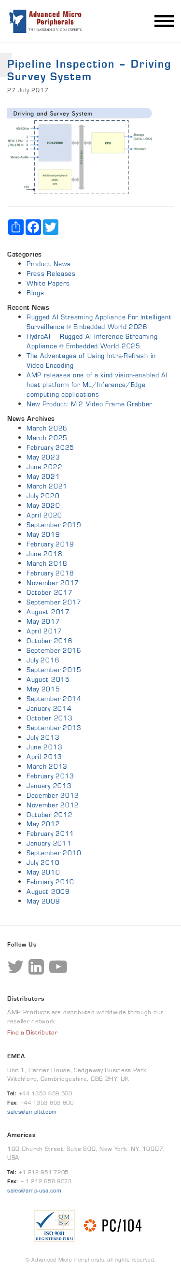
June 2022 (44, 467)
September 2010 (54, 853)
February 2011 (50, 833)
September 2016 (54, 650)
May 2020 (43, 505)
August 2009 (48, 891)
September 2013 (54, 727)
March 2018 (47, 563)
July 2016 (43, 660)
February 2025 (50, 447)
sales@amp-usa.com (34, 1190)
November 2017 (53, 583)
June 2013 (44, 747)
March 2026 (47, 428)
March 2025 (47, 438)
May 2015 (43, 689)
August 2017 (48, 612)
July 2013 (43, 737)
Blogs (35, 293)
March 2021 (47, 486)
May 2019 (43, 534)
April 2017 (44, 631)
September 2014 (54, 699)
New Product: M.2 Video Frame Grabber (89, 404)
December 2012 (53, 795)
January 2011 (49, 843)
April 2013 (44, 756)
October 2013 (49, 718)
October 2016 (49, 641)
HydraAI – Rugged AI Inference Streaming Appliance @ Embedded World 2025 (92, 341)
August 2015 (48, 679)
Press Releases (51, 273)
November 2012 (53, 805)
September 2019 (54, 525)
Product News (48, 264)
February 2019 (50, 544)
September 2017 (54, 602)
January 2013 (49, 785)
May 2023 (43, 457)
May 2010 (43, 872)
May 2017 (43, 621)
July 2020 (43, 496)
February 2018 (50, 573)
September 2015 (54, 670)
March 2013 (47, 766)
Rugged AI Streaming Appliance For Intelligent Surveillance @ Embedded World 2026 (99, 321)
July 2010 (43, 862)
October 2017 (49, 592)
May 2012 (43, 824)
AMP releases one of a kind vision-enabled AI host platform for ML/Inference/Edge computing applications (97, 384)
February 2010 (50, 882)
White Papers (48, 283)
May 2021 (43, 476)
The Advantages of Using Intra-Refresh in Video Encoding (91, 360)
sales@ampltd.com (32, 1111)
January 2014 (49, 708)
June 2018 (44, 554)
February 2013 (50, 776)
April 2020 (44, 515)
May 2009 (43, 901)
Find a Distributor (32, 1032)
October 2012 (49, 814)
